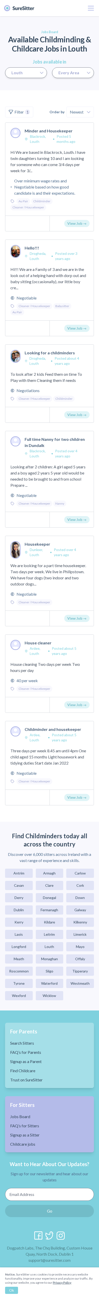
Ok (11, 1290)
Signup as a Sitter (25, 1134)
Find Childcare (22, 1070)
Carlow (80, 873)
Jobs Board (20, 1116)
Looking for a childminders (50, 352)
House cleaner (38, 642)
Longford (19, 946)
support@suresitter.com (49, 1260)
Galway (80, 910)
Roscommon (19, 971)
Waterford (49, 983)
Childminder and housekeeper (53, 729)
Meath (19, 959)
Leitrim (49, 934)
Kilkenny (80, 922)
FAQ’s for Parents (25, 1052)
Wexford (19, 995)
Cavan (19, 885)
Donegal (49, 897)
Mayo (80, 946)
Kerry (18, 922)
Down (80, 897)
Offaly (80, 959)
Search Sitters (22, 1043)
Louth (49, 946)
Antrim (18, 873)
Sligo (49, 971)
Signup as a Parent (26, 1061)
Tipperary (80, 971)
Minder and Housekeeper (49, 130)
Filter (21, 111)
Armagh (49, 873)
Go (49, 1210)
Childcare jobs (22, 1144)
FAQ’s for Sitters (24, 1125)
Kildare (49, 922)
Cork (80, 885)
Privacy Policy (62, 1282)
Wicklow (49, 995)
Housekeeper (37, 544)
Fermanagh (49, 910)
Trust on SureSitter (26, 1079)
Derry (18, 897)
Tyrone (19, 983)
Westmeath (80, 983)
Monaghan (49, 959)
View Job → (77, 223)
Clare (49, 885)
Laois (19, 934)
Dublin (19, 910)
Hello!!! (32, 247)
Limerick (80, 934)
